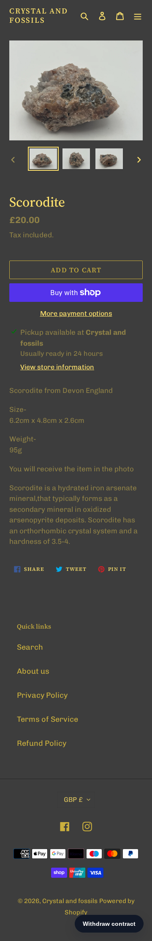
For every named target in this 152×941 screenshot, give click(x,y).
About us (33, 671)
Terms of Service (47, 719)
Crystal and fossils (38, 15)
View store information (57, 367)
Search (30, 647)
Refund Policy (41, 743)
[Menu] (138, 15)
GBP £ (73, 800)
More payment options (76, 313)
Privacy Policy (42, 695)
